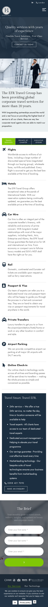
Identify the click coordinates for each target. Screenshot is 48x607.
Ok (15, 603)
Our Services (14, 586)
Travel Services (9, 141)
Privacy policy (25, 603)
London (41, 2)
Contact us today (24, 44)
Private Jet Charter (23, 141)
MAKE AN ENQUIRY (16, 489)
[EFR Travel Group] (6, 11)
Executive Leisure (38, 141)
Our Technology (32, 586)
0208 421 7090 (16, 483)
